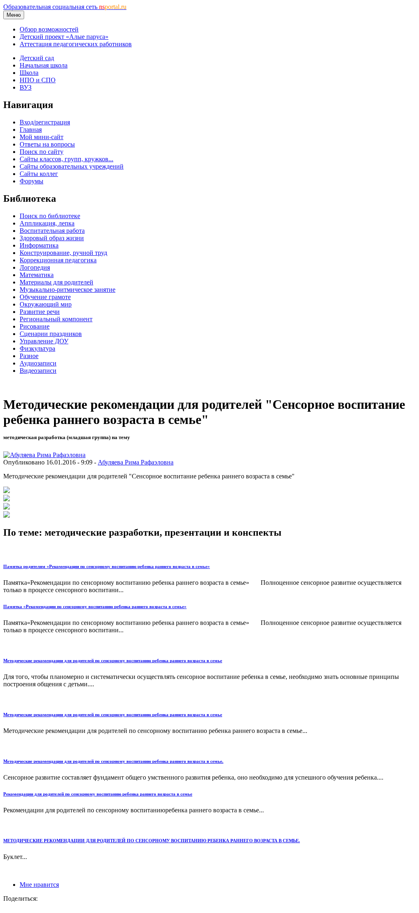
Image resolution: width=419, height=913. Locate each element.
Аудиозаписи (38, 363)
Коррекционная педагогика (58, 260)
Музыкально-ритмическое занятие (67, 289)
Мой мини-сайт (41, 136)
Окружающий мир (46, 304)
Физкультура (37, 348)
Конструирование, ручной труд (63, 252)
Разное (29, 355)
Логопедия (35, 267)
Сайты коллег (39, 173)
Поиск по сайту (41, 151)
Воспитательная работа (52, 230)
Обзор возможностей (49, 29)
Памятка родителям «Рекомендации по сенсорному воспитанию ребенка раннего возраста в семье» (106, 566)
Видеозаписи (38, 370)
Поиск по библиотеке (50, 215)
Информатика (39, 245)
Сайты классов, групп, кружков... (66, 159)
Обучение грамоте (45, 296)
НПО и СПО (38, 80)
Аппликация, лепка (47, 223)
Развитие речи (40, 311)
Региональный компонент (56, 319)
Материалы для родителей (56, 282)
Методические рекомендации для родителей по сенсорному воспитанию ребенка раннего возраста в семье (112, 660)
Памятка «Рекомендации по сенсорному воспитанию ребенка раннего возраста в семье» (95, 606)
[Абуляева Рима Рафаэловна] (44, 454)
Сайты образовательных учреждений (72, 166)
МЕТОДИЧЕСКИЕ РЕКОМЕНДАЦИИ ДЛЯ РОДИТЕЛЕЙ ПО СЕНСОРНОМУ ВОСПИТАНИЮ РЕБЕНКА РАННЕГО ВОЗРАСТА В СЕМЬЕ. (151, 840)
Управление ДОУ (44, 341)
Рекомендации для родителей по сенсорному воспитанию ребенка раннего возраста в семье (97, 793)
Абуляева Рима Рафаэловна (135, 462)
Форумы (31, 181)
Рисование (35, 326)
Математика (37, 274)
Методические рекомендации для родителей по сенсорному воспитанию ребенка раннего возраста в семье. (113, 761)
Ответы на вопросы (47, 144)
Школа (29, 72)
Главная (31, 129)
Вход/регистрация (45, 122)
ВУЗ (26, 87)
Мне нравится (39, 884)
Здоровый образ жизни (52, 237)
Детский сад (37, 57)
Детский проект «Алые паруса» (64, 36)
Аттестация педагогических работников (76, 44)
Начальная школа (44, 65)
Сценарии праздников (51, 333)
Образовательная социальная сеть (64, 6)
